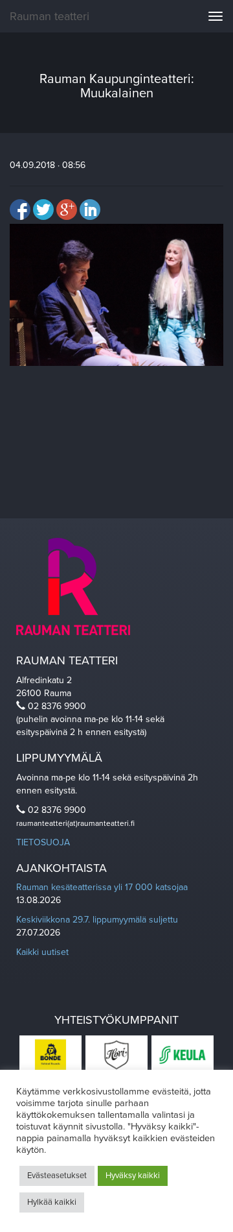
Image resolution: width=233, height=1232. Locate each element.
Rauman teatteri (49, 16)
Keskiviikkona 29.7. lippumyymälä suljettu (97, 919)
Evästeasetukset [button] (57, 1175)
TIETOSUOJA (43, 842)
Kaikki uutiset (42, 952)
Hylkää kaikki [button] (51, 1202)
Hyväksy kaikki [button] (132, 1175)
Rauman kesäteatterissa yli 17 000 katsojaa (102, 887)
